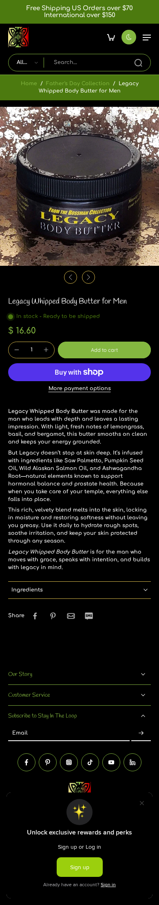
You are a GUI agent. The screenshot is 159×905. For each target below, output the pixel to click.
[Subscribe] (141, 733)
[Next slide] (88, 277)
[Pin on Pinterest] (53, 616)
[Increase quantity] (46, 349)
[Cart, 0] (111, 37)
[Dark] (128, 37)
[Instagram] (69, 762)
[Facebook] (26, 762)
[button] (147, 37)
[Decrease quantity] (17, 349)
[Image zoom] (79, 186)
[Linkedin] (132, 762)
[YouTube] (111, 762)
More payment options (80, 388)
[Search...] (138, 62)
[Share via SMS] (89, 616)
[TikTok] (90, 762)
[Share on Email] (71, 616)
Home (29, 83)
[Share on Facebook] (35, 616)
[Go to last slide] (70, 277)
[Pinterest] (48, 762)
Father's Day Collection (78, 83)
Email (20, 733)
